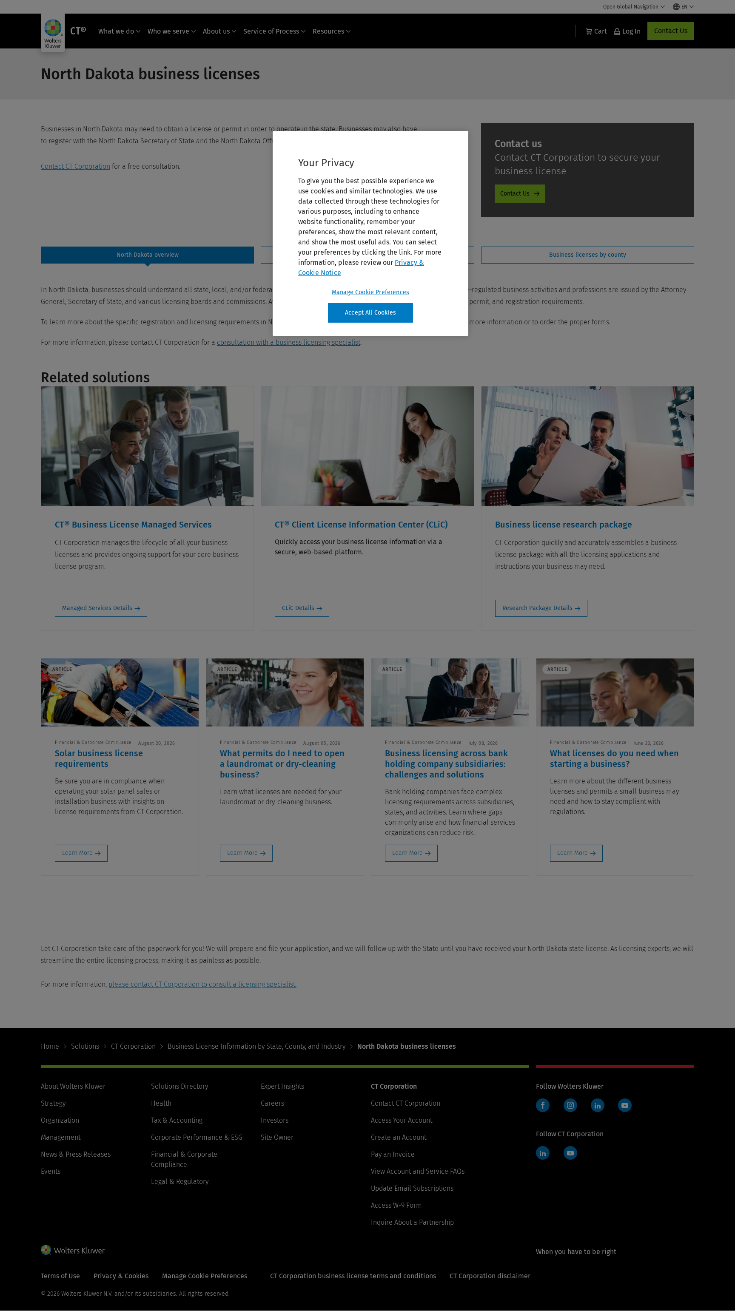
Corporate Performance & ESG (196, 1137)
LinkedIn (597, 1105)
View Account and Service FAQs (417, 1171)
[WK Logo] (73, 1250)
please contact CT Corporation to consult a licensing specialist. (202, 984)
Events (50, 1171)
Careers (272, 1103)
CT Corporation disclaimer (490, 1276)
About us (216, 31)
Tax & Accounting (176, 1120)
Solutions (85, 1046)
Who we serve (168, 31)
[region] (370, 233)
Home (50, 1046)
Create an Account (398, 1137)
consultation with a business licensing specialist (288, 342)
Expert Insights (282, 1086)
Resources (328, 31)
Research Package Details (537, 608)
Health (161, 1103)
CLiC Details (298, 608)
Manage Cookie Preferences (370, 292)
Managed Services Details (97, 608)
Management (60, 1137)
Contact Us (670, 31)
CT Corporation (133, 1046)
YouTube (625, 1105)
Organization (60, 1120)
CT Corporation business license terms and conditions (353, 1276)
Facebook (543, 1105)
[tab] (147, 255)
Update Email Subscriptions (412, 1188)
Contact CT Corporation (75, 166)
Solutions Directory (179, 1086)
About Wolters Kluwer (73, 1086)
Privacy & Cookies (121, 1276)
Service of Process (271, 31)
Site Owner (277, 1137)
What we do (116, 31)
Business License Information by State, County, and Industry (256, 1046)
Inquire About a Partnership (412, 1222)
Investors (274, 1120)
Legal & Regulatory (179, 1182)
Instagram (570, 1105)
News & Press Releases (76, 1154)
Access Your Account (401, 1120)
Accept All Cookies (370, 312)
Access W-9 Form (396, 1205)
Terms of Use (60, 1276)
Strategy (53, 1103)
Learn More (77, 853)
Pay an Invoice (393, 1154)
